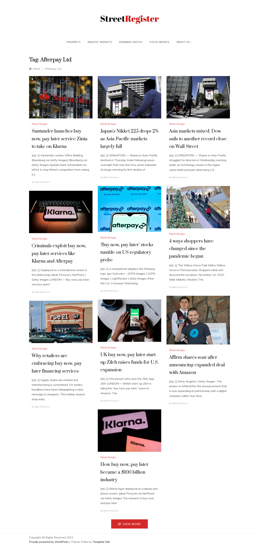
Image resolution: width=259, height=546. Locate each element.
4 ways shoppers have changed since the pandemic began (191, 248)
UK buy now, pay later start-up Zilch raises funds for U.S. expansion (129, 362)
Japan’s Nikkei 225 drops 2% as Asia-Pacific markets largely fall (129, 138)
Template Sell (101, 542)
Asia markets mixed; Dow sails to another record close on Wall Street (198, 138)
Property (73, 42)
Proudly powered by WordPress (49, 542)
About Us (183, 42)
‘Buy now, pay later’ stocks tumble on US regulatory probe (126, 252)
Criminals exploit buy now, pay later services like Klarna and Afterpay (59, 253)
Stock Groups (159, 42)
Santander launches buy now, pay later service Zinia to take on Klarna (59, 138)
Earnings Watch (130, 42)
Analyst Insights (100, 42)
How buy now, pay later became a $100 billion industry (124, 472)
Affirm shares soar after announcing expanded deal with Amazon (197, 365)
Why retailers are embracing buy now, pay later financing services (57, 363)
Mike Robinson (42, 182)
